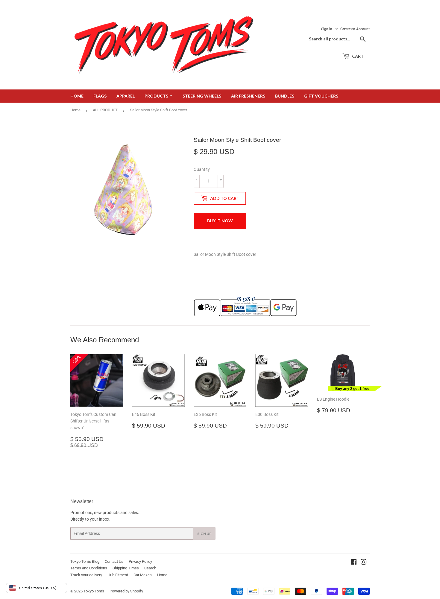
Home (77, 95)
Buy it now (220, 220)
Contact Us (114, 561)
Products (157, 95)
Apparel (125, 95)
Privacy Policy (140, 561)
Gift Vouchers (321, 95)
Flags (100, 95)
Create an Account (355, 29)
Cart (357, 56)
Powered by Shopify (126, 591)
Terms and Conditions (88, 568)
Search (150, 568)
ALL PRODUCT (105, 110)
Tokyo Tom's (94, 591)
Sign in (326, 29)
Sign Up (204, 533)
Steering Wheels (202, 95)
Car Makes (142, 575)
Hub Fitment (117, 575)
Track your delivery (86, 575)
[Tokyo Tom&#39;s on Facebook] (354, 562)
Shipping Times (126, 568)
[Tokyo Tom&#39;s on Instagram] (364, 562)
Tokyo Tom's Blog (84, 561)
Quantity (202, 169)
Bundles (284, 95)
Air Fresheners (248, 95)
